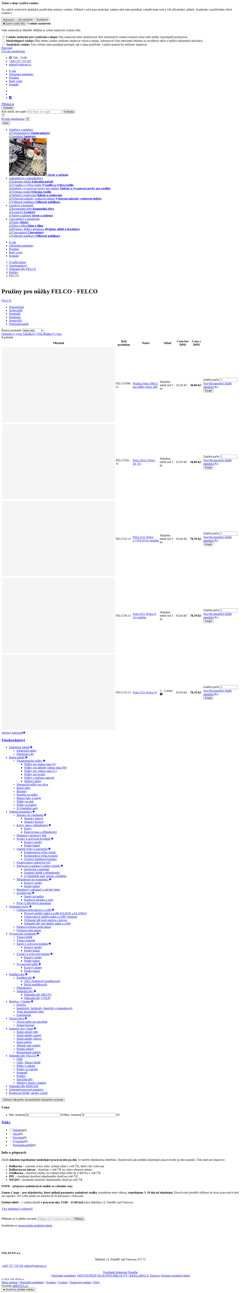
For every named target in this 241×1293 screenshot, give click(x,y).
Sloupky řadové (33, 818)
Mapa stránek (10, 1282)
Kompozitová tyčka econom (41, 855)
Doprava (155, 1275)
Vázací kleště (24, 937)
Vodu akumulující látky (30, 1011)
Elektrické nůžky (27, 750)
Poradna (14, 77)
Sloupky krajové (34, 821)
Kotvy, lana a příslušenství (33, 825)
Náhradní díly (25, 991)
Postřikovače (17, 974)
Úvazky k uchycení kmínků (33, 954)
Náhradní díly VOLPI (37, 998)
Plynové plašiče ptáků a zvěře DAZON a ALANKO (55, 913)
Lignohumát (24, 1015)
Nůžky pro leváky (35, 774)
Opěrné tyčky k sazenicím (32, 849)
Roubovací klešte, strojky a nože (28, 1093)
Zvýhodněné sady (27, 808)
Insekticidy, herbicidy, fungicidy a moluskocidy (45, 1008)
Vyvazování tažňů (28, 964)
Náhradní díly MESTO (38, 994)
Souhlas (51, 1282)
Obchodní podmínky (21, 74)
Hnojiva (21, 1004)
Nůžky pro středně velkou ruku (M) (45, 767)
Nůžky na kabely (27, 804)
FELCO (6, 300)
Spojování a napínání (36, 869)
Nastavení (8, 19)
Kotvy (28, 828)
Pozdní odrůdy (25, 1048)
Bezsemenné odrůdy (29, 1052)
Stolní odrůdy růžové (29, 1038)
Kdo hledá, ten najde (14, 111)
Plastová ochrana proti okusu (34, 926)
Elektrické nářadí (19, 747)
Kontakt (14, 84)
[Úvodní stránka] (13, 51)
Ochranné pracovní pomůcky (26, 1089)
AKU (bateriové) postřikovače (42, 981)
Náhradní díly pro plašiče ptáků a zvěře (47, 923)
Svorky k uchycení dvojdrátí (34, 838)
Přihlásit (78, 1218)
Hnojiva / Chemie (20, 1001)
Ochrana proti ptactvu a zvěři (34, 910)
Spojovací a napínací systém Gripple (39, 865)
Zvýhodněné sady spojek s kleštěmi (45, 876)
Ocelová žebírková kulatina (40, 859)
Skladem (18, 1130)
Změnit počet (211, 379)
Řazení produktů (12, 330)
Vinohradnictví (13, 740)
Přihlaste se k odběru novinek (19, 1218)
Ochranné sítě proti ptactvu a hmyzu (45, 920)
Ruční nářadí (17, 757)
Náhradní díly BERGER (23, 1086)
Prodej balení (32, 845)
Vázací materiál (26, 940)
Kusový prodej (33, 842)
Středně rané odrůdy (29, 1045)
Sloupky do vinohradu (30, 815)
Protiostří (22, 1072)
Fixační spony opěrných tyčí (33, 862)
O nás (12, 70)
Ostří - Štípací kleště (28, 1062)
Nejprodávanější (22, 1145)
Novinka (18, 1137)
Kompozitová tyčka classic (40, 852)
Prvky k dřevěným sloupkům (34, 903)
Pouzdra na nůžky (27, 794)
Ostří (19, 1059)
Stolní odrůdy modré (29, 1035)
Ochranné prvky (19, 906)
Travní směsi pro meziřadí (32, 1021)
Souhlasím (42, 19)
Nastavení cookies (80, 1282)
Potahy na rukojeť (27, 1069)
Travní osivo (17, 1018)
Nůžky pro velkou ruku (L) (40, 771)
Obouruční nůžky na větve (32, 784)
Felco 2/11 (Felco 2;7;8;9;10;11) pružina (146, 539)
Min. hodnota (17, 1114)
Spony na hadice (34, 896)
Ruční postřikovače (35, 984)
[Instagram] (10, 97)
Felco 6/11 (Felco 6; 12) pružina (144, 615)
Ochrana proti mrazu (29, 930)
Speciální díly (25, 1079)
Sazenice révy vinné (21, 1028)
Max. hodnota (72, 1114)
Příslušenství (24, 987)
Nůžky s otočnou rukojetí (39, 777)
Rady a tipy (16, 81)
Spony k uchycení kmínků (33, 943)
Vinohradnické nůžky (30, 760)
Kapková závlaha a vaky (38, 899)
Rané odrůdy (24, 1042)
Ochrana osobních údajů (175, 1275)
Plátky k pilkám (26, 1065)
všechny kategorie (12, 732)
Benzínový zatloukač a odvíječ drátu (38, 889)
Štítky (6, 1122)
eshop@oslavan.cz (35, 1265)
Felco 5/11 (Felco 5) (145, 692)
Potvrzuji (7, 48)
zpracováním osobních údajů (35, 1225)
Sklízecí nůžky (33, 781)
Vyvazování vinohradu (23, 933)
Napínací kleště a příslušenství (42, 872)
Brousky (22, 791)
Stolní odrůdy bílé (27, 1032)
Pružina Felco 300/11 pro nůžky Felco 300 (145, 385)
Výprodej (18, 1141)
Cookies (63, 1282)
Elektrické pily (25, 754)
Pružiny (21, 1076)
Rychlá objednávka (13, 119)
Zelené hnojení (25, 1025)
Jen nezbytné (25, 19)
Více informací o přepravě (17, 1208)
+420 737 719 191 (13, 1265)
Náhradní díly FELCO (23, 1055)
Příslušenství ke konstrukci (33, 879)
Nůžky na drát (25, 801)
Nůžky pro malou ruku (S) (40, 764)
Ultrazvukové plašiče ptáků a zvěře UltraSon (50, 916)
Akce (16, 1133)
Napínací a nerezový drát (31, 835)
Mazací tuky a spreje (29, 798)
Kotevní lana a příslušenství (40, 832)
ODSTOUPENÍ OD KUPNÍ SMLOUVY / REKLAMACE (113, 1275)
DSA (96, 1282)
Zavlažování (24, 893)
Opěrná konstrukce (20, 811)
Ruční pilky (24, 788)
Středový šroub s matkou (31, 1082)
